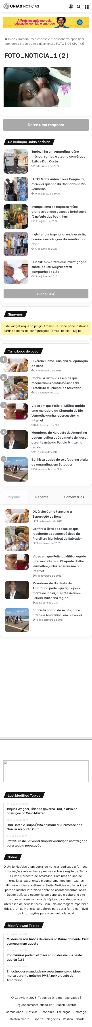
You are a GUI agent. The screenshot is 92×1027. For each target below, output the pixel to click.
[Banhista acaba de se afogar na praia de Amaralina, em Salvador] (16, 469)
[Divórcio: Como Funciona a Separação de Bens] (16, 365)
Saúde (80, 1019)
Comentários (74, 497)
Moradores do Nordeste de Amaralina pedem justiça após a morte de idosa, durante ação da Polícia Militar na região (59, 439)
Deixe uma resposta (46, 125)
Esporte (38, 1019)
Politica (68, 1019)
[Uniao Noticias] (21, 6)
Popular (14, 497)
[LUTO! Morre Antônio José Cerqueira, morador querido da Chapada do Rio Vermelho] (16, 189)
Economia (47, 1012)
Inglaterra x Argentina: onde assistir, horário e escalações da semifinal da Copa (58, 239)
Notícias (32, 1012)
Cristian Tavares (65, 1005)
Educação (64, 1012)
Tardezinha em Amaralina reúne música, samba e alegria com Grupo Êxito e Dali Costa (58, 156)
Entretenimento (18, 1019)
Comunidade (14, 1012)
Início (11, 39)
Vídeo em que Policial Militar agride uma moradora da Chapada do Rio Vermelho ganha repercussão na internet (58, 412)
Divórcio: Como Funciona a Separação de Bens (52, 514)
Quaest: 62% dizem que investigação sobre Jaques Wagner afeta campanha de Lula (58, 266)
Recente (41, 497)
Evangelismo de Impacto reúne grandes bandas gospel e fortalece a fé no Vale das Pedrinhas (58, 211)
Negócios (53, 1019)
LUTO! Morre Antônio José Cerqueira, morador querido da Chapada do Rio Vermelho (58, 183)
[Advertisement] (46, 686)
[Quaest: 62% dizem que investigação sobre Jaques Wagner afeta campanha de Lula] (16, 271)
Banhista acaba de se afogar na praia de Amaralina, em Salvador (59, 461)
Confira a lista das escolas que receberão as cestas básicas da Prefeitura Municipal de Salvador (56, 382)
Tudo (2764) (46, 294)
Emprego (80, 1012)
